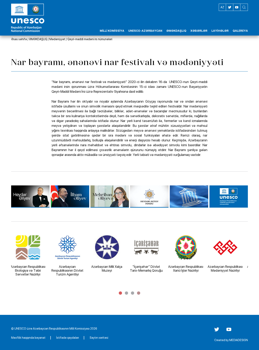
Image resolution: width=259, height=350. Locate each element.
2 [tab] (126, 293)
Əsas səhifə (19, 39)
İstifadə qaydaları (67, 337)
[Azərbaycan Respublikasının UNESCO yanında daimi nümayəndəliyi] (228, 196)
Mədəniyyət (57, 39)
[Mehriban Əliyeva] (109, 196)
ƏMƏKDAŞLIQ (38, 39)
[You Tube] (228, 330)
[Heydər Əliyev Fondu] (149, 196)
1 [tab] (120, 293)
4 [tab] (138, 293)
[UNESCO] (189, 196)
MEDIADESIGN (238, 340)
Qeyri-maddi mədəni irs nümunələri (89, 39)
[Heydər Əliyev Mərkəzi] (30, 196)
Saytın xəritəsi (99, 337)
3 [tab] (132, 293)
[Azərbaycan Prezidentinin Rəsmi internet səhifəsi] (70, 196)
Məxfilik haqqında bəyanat (28, 337)
